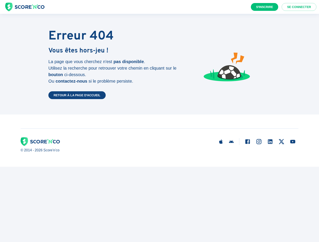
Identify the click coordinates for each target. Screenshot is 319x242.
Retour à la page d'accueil (77, 95)
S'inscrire (264, 7)
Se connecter (299, 7)
